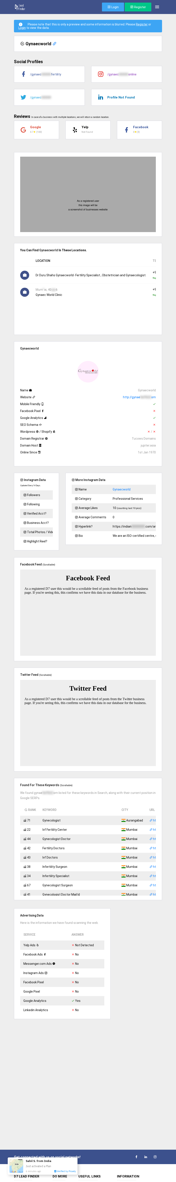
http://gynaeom (139, 397)
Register (140, 7)
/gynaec (40, 97)
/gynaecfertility (45, 74)
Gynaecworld (121, 489)
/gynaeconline (122, 74)
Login (115, 7)
